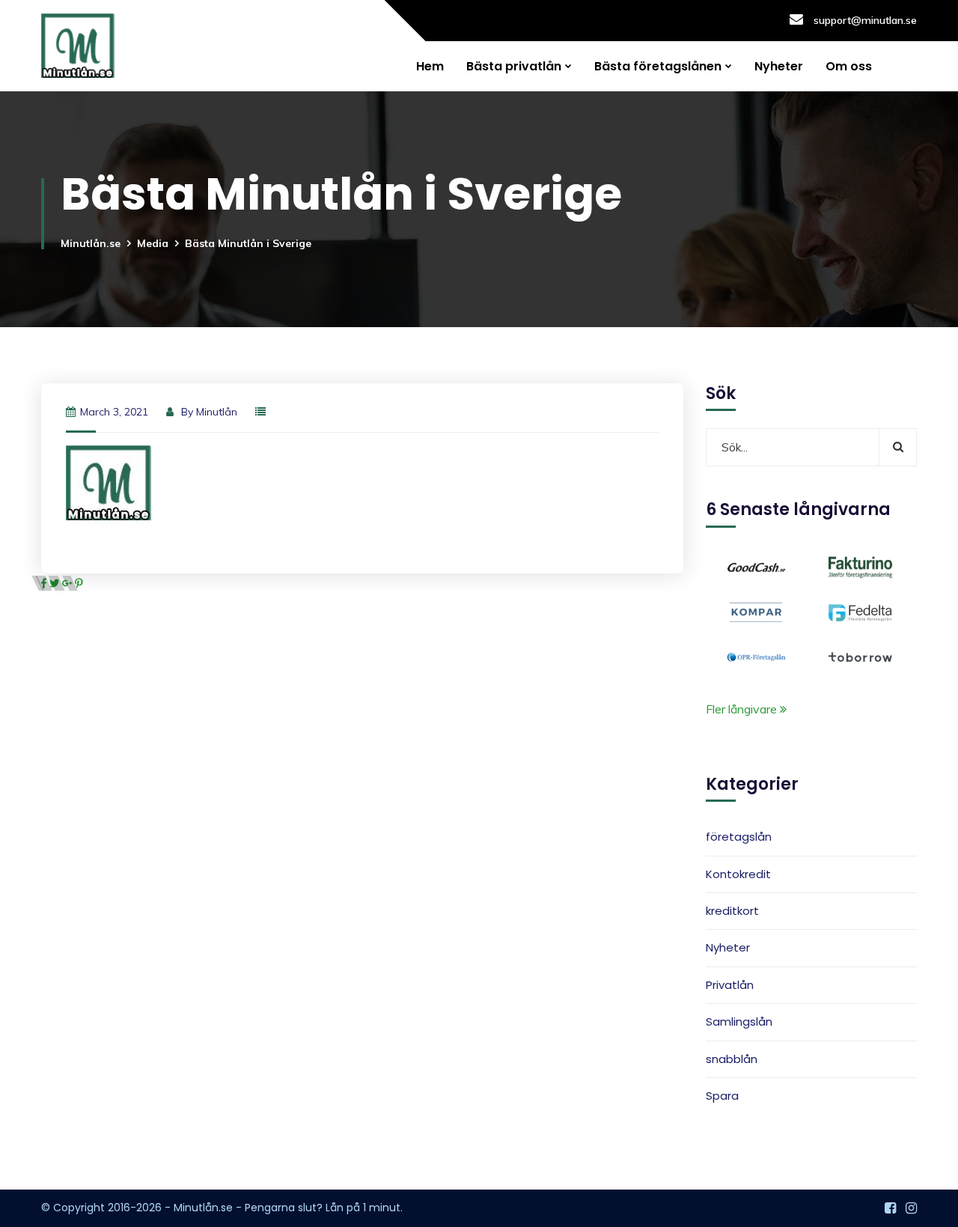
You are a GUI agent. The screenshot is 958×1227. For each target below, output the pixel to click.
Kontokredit (738, 874)
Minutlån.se (90, 243)
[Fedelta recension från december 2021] (860, 610)
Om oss (849, 66)
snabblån (731, 1059)
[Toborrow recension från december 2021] (860, 655)
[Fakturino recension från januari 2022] (860, 565)
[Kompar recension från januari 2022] (756, 610)
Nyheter (778, 66)
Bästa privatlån (513, 66)
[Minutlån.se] (78, 45)
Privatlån (730, 985)
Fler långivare (743, 708)
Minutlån (216, 411)
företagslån (739, 837)
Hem (430, 66)
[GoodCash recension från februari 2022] (756, 565)
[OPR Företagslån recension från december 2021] (756, 655)
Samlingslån (739, 1021)
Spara (722, 1095)
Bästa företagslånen (657, 66)
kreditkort (732, 911)
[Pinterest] (79, 583)
